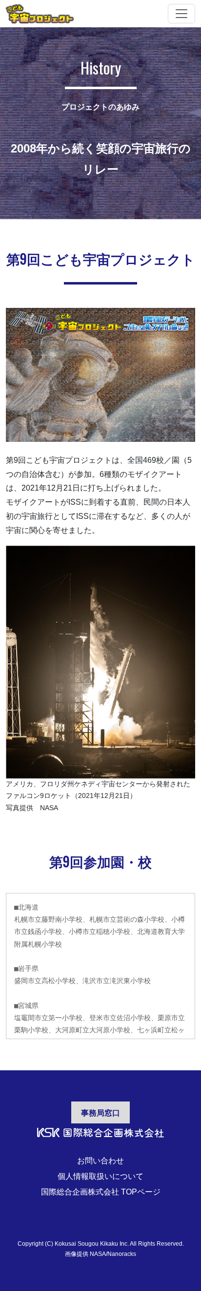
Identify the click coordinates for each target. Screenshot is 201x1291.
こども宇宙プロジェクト (40, 13)
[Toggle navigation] (181, 13)
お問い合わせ (100, 1161)
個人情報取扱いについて (100, 1176)
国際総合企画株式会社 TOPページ (101, 1192)
